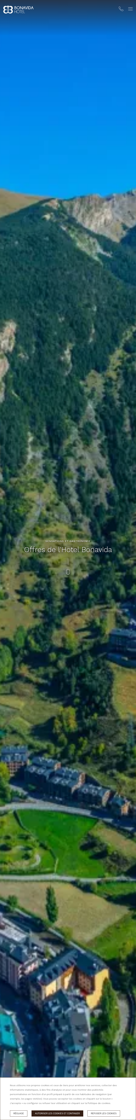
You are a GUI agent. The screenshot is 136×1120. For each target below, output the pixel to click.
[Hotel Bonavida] (18, 9)
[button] (130, 9)
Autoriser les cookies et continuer (57, 1113)
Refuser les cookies (104, 1113)
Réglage (18, 1113)
